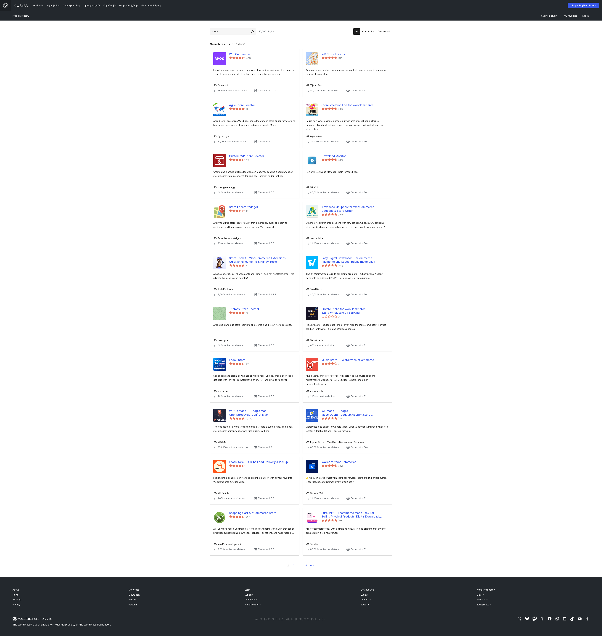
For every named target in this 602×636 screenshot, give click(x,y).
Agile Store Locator (242, 105)
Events (364, 594)
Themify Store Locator (244, 309)
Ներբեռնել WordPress (583, 5)
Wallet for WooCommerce (339, 462)
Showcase (134, 589)
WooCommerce (239, 54)
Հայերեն (47, 619)
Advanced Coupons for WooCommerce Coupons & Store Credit (348, 208)
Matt (480, 594)
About (16, 589)
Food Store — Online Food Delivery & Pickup (258, 462)
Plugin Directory (21, 15)
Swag (365, 604)
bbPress (482, 599)
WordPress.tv (253, 604)
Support (249, 594)
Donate (366, 599)
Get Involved (367, 589)
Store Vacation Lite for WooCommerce (348, 105)
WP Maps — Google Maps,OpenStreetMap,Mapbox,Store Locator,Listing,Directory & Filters (346, 412)
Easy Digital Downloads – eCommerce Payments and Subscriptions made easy (348, 259)
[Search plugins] (252, 31)
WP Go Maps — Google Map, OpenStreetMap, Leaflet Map (248, 412)
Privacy (16, 604)
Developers (251, 599)
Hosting (17, 599)
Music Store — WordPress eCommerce (348, 360)
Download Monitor (334, 156)
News (15, 594)
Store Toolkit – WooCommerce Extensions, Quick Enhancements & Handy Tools (257, 259)
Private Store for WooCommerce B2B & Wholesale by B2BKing (344, 310)
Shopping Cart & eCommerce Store (252, 513)
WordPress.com (486, 589)
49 (305, 565)
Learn (247, 589)
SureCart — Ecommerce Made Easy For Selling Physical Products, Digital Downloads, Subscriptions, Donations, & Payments (351, 514)
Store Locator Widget (243, 207)
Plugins (132, 599)
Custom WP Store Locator (246, 156)
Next (312, 565)
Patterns (133, 604)
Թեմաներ (134, 594)
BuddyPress (484, 604)
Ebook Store (237, 360)
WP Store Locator (333, 54)
